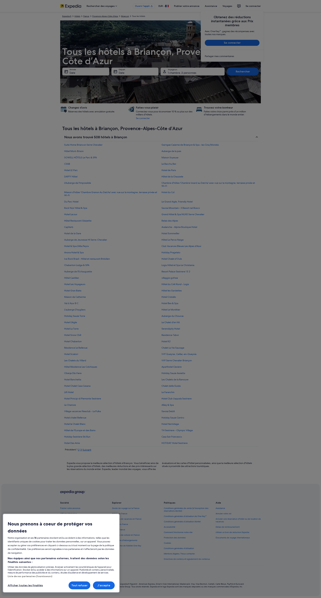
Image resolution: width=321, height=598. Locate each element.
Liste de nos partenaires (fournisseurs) (30, 576)
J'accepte (103, 585)
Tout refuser (79, 585)
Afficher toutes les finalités (25, 585)
